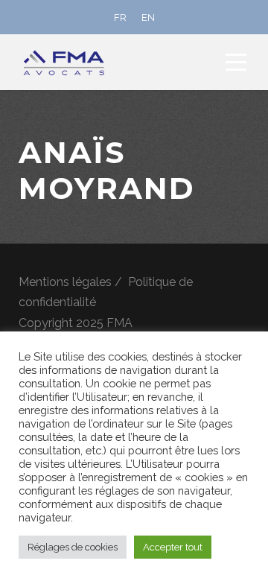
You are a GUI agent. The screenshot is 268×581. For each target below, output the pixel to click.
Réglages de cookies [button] (73, 547)
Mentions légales (65, 282)
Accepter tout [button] (172, 547)
